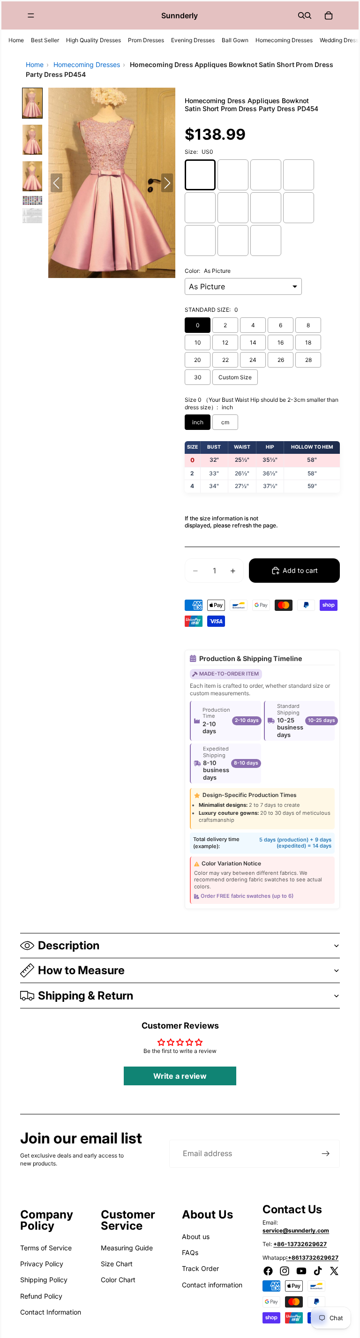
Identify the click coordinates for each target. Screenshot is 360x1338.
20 (197, 359)
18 (308, 342)
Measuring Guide (127, 1248)
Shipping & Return (85, 995)
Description (68, 945)
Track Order (200, 1268)
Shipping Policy (44, 1280)
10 (198, 342)
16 (281, 342)
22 (225, 359)
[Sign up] (326, 1154)
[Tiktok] (317, 1271)
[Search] (301, 15)
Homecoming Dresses (284, 40)
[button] (32, 103)
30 (198, 377)
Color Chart (118, 1280)
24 (252, 359)
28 (308, 359)
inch (197, 422)
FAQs (190, 1252)
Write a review (180, 1076)
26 (281, 359)
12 (225, 342)
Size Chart (117, 1264)
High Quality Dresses (93, 40)
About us (196, 1236)
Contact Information (50, 1312)
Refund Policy (41, 1296)
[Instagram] (284, 1271)
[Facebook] (268, 1271)
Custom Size (235, 377)
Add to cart (300, 570)
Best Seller (45, 40)
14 (253, 342)
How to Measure (81, 970)
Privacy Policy (41, 1264)
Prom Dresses (146, 40)
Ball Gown (235, 40)
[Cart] (328, 15)
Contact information (212, 1285)
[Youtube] (301, 1271)
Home (16, 40)
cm (225, 422)
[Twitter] (334, 1271)
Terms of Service (46, 1248)
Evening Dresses (193, 40)
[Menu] (31, 15)
